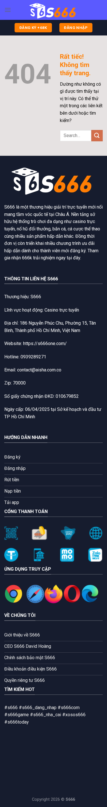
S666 (9, 207)
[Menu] (7, 10)
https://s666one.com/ (45, 343)
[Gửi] (97, 135)
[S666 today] (53, 10)
